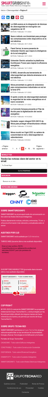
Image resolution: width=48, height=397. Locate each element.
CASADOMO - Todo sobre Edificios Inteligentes (18, 343)
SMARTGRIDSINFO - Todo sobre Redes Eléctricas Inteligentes (23, 362)
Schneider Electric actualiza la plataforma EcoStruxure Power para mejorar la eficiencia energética (29, 63)
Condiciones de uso (14, 388)
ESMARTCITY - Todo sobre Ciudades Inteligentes (18, 357)
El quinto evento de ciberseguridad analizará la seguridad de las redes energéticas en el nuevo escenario (29, 99)
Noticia (13, 32)
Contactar (25, 392)
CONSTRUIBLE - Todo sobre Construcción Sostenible (20, 347)
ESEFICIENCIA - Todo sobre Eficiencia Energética (18, 352)
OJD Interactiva (33, 237)
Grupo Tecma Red (30, 330)
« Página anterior (5, 147)
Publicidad (23, 384)
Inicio (3, 10)
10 (29, 149)
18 (34, 149)
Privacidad (29, 388)
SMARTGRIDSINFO (15, 4)
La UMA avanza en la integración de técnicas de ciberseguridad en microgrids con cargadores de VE (29, 26)
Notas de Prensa (38, 384)
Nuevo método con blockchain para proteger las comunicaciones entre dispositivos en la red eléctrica (28, 38)
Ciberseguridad (12, 10)
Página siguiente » (40, 147)
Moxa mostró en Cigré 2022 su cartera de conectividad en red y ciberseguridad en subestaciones (27, 134)
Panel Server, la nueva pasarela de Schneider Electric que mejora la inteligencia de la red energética (28, 50)
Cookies (41, 388)
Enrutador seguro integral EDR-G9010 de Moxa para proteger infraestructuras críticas (28, 122)
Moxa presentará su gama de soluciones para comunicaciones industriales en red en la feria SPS (28, 87)
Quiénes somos (9, 384)
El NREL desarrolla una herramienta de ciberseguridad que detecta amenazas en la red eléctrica (28, 75)
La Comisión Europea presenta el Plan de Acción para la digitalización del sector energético (27, 111)
